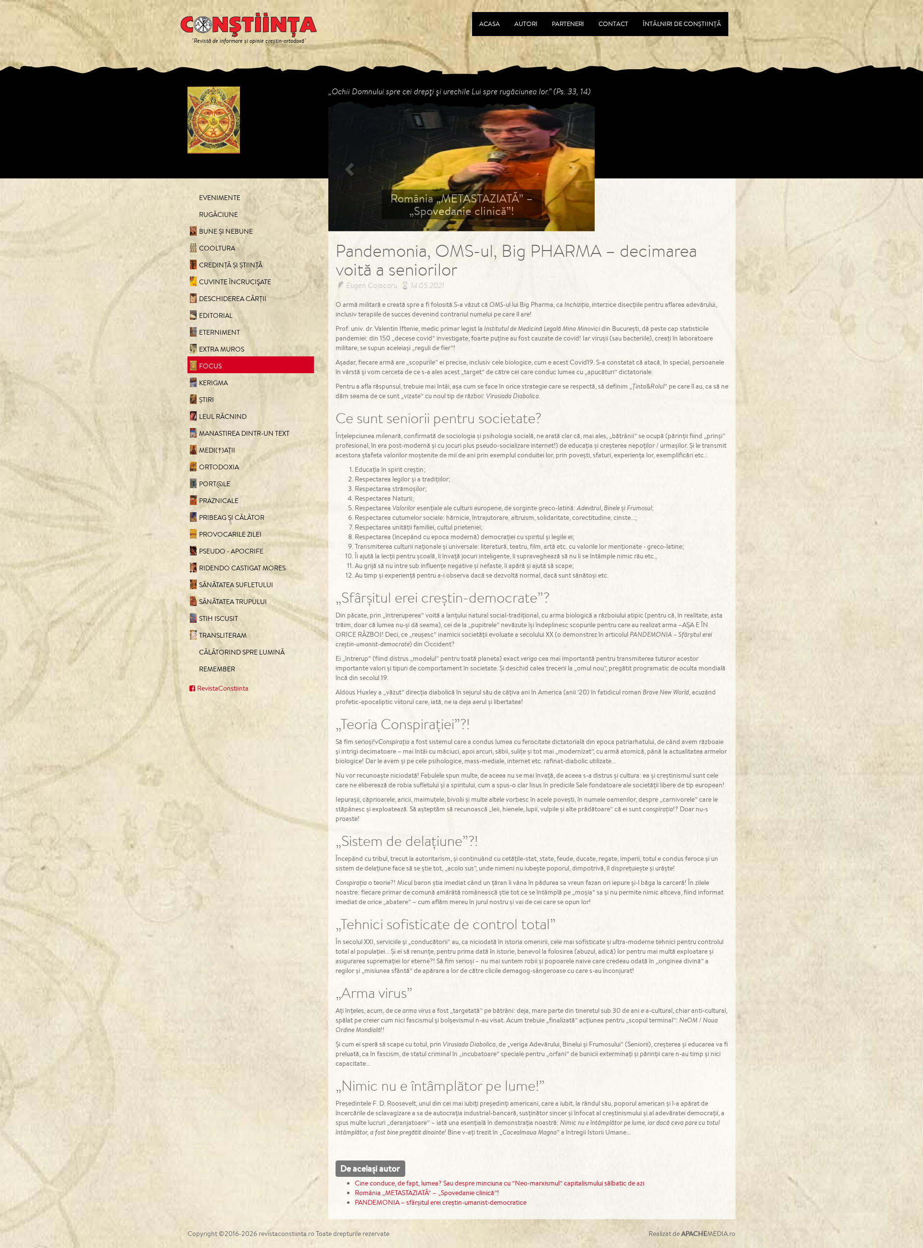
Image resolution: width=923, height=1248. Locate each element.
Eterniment (219, 332)
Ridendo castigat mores (242, 568)
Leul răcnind (223, 416)
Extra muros (221, 349)
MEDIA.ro (708, 1233)
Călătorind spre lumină (242, 652)
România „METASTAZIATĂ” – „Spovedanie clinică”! (427, 1192)
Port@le (214, 483)
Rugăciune (218, 214)
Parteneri (568, 24)
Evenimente (219, 197)
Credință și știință (230, 265)
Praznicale (218, 500)
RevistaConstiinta (223, 688)
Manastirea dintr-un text (244, 433)
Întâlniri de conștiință (682, 24)
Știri (206, 399)
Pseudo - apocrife (231, 551)
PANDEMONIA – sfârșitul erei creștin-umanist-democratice (440, 1202)
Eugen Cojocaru (372, 285)
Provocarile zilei (230, 534)
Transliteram (223, 635)
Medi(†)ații (217, 450)
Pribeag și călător (231, 517)
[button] (348, 166)
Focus (210, 366)
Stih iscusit (218, 618)
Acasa (489, 24)
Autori (525, 24)
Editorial (216, 315)
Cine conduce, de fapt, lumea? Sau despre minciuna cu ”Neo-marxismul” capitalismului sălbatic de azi (499, 1183)
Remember (217, 669)
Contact (613, 24)
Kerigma (213, 382)
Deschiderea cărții (232, 298)
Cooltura (217, 248)
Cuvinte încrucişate (235, 281)
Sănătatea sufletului (236, 584)
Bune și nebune (226, 231)
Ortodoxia (219, 467)
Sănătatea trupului (233, 601)
